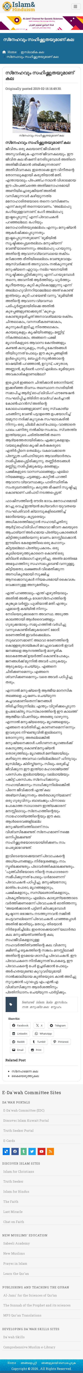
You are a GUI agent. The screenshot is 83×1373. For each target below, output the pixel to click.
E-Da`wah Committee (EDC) (23, 1110)
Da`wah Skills (14, 1337)
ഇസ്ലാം (60, 1002)
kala (49, 1002)
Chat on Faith (13, 1222)
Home (12, 1363)
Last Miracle (13, 1212)
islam (40, 1002)
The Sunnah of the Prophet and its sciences (36, 1305)
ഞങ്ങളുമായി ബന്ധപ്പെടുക (58, 1363)
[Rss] (50, 1151)
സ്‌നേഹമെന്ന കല (25, 1071)
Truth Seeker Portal (18, 1130)
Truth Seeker (13, 1181)
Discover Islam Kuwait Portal (26, 1120)
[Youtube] (41, 1151)
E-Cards (9, 1141)
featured (28, 1002)
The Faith (10, 1202)
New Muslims (14, 1253)
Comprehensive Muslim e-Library (29, 1347)
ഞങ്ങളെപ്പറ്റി (29, 1363)
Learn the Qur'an (16, 1274)
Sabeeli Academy (16, 1243)
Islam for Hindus (16, 1191)
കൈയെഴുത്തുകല (25, 1076)
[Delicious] (6, 1151)
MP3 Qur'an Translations (22, 1315)
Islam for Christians (18, 1171)
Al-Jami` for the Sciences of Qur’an (30, 1295)
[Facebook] (15, 1151)
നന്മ (25, 1007)
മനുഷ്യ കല (39, 1007)
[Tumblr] (24, 1151)
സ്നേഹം (56, 1007)
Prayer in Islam (15, 1263)
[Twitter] (32, 1151)
